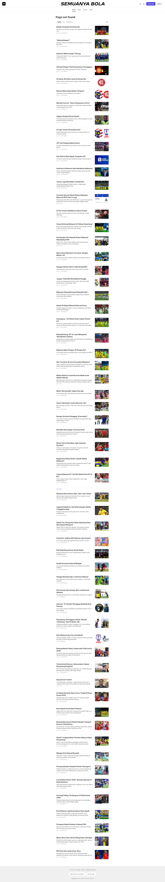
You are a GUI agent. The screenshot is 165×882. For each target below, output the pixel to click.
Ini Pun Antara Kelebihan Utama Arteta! (71, 211)
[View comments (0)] (69, 35)
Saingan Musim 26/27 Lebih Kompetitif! (71, 267)
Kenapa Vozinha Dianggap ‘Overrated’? (71, 416)
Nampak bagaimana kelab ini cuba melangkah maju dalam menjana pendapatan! (73, 308)
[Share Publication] (144, 4)
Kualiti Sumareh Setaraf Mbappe (69, 563)
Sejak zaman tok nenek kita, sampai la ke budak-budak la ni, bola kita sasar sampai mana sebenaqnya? (74, 712)
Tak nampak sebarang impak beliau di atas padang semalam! (74, 352)
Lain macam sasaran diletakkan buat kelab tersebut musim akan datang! (73, 609)
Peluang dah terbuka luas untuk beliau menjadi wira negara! (74, 595)
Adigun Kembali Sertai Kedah (67, 116)
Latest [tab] (59, 22)
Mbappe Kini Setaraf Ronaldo (67, 753)
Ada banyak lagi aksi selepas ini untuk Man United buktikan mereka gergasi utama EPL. (74, 106)
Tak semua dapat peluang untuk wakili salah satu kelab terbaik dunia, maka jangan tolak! (72, 282)
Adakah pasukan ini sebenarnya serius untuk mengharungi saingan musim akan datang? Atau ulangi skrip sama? (73, 769)
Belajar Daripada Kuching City (68, 27)
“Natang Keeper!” (63, 40)
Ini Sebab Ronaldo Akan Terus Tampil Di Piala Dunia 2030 (74, 694)
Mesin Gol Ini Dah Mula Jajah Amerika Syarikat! (71, 444)
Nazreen (63, 596)
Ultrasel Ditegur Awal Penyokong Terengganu (74, 67)
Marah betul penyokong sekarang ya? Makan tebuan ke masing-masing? (72, 133)
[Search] (140, 4)
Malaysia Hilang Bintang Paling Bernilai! (71, 292)
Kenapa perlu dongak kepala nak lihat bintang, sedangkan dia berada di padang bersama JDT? (74, 340)
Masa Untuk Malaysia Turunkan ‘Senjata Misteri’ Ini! (72, 254)
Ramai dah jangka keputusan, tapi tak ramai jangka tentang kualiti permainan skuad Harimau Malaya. (74, 227)
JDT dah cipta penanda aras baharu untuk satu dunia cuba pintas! (73, 146)
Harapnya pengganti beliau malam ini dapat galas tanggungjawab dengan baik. (71, 185)
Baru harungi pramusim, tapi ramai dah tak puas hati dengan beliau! (74, 406)
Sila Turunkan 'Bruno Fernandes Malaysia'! (73, 362)
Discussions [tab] (69, 22)
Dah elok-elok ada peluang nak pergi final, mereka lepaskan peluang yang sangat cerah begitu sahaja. (74, 669)
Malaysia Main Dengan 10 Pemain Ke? (71, 350)
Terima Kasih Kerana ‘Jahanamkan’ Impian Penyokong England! (72, 665)
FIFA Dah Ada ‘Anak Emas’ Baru (68, 851)
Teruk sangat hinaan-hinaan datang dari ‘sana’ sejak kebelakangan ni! (71, 479)
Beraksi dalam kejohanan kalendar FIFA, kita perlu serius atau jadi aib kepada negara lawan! (73, 497)
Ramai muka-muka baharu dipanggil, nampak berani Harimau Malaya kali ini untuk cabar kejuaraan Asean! (72, 743)
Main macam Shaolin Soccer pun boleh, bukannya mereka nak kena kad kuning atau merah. (73, 827)
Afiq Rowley (64, 33)
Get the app (90, 874)
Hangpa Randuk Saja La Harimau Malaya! (72, 577)
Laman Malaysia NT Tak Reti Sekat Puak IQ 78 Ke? (74, 475)
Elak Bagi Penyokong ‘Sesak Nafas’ (70, 550)
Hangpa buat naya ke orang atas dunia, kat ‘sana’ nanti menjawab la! (72, 512)
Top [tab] (64, 22)
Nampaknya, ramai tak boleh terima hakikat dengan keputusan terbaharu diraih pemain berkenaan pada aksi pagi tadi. (74, 854)
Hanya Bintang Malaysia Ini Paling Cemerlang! (74, 224)
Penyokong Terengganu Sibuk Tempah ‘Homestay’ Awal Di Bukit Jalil (71, 621)
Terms (83, 870)
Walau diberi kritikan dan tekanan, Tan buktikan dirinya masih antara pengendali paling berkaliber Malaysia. (72, 528)
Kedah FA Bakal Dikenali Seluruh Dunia (71, 306)
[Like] (57, 35)
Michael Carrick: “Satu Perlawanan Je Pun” (73, 103)
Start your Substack (78, 874)
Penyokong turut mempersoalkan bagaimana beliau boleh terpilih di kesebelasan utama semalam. (73, 464)
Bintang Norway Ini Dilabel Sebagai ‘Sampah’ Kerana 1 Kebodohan (73, 723)
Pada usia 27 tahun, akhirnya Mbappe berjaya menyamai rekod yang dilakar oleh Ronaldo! (73, 756)
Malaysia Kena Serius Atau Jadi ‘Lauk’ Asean (73, 494)
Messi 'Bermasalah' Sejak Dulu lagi (69, 391)
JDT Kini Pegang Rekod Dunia (68, 143)
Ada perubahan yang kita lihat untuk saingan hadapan (72, 269)
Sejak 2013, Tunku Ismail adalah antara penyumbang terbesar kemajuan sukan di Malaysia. (72, 243)
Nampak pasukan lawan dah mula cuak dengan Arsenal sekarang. (72, 214)
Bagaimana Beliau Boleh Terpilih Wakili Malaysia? (71, 460)
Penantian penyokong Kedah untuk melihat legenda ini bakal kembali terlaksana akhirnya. (74, 119)
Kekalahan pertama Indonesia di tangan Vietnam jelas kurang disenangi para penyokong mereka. (74, 433)
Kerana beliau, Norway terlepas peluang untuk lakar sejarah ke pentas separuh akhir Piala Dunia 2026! (74, 727)
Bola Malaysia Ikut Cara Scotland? (69, 635)
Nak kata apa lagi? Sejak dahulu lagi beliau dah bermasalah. (74, 393)
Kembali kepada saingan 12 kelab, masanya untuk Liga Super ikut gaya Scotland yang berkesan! (74, 638)
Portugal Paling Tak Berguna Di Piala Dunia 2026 (73, 796)
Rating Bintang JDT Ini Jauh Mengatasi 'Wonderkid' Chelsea (71, 335)
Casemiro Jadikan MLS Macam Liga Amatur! (73, 538)
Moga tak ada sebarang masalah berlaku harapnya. (71, 69)
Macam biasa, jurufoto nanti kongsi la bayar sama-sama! (73, 81)
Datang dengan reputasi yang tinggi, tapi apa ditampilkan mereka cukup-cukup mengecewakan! (73, 801)
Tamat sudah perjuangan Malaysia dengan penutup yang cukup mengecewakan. (73, 171)
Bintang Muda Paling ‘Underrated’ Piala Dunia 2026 (74, 650)
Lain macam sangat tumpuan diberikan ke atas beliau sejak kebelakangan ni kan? (73, 419)
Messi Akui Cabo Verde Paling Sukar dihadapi (74, 838)
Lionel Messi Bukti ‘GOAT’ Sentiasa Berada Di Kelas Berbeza (74, 781)
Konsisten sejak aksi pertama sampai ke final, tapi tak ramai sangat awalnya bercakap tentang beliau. (74, 654)
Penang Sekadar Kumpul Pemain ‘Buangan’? (73, 766)
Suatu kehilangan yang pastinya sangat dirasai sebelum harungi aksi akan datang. (72, 295)
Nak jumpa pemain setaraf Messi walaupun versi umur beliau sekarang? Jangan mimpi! (74, 785)
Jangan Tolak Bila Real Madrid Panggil (71, 279)
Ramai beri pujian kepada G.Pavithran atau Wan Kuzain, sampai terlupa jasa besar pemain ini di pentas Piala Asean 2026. (73, 324)
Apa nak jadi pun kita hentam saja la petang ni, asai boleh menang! (73, 580)
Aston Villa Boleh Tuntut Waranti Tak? (71, 403)
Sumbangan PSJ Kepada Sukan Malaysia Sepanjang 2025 (72, 238)
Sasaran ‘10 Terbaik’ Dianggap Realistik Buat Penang (73, 605)
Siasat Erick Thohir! (64, 680)
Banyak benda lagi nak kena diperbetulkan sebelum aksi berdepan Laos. (73, 553)
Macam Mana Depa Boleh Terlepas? (70, 91)
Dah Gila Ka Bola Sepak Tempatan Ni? (71, 156)
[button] (74, 10)
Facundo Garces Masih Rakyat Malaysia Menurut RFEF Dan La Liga (72, 196)
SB (61, 203)
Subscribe (151, 4)
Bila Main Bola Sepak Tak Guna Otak (70, 430)
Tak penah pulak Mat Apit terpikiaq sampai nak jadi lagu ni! (73, 159)
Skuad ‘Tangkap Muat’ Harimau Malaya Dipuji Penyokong (74, 739)
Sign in (159, 4)
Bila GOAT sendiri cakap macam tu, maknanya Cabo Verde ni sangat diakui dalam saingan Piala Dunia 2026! (74, 841)
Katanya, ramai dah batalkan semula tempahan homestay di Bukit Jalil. (74, 43)
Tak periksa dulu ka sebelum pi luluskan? (68, 93)
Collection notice (91, 870)
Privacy (78, 870)
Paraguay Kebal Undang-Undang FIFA (71, 824)
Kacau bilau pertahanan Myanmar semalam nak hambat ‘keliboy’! (73, 566)
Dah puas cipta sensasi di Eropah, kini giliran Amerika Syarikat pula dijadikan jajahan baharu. (72, 448)
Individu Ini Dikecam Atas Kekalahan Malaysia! (74, 168)
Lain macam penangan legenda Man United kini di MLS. (72, 540)
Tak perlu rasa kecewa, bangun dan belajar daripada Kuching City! (74, 30)
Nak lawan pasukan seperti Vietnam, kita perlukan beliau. (73, 257)
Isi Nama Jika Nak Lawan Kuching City (71, 79)
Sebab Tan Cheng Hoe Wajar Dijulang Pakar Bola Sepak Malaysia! (73, 524)
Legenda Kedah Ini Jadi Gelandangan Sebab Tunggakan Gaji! (73, 508)
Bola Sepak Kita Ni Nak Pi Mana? (69, 709)
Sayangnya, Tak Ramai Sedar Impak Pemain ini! (73, 320)
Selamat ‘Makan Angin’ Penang (68, 54)
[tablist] (65, 22)
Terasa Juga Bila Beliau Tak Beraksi (70, 182)
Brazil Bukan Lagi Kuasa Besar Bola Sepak (72, 811)
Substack (74, 878)
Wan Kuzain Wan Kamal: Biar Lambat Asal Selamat (72, 591)
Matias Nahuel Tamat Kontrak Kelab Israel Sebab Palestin (72, 376)
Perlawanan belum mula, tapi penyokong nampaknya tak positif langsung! (73, 57)
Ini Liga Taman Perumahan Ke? (68, 130)
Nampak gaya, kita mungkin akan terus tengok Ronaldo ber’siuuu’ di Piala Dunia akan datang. (72, 698)
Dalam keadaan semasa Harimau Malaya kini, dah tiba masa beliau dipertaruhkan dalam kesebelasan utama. (74, 365)
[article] (82, 31)
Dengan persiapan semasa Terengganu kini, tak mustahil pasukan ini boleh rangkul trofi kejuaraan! (73, 625)
